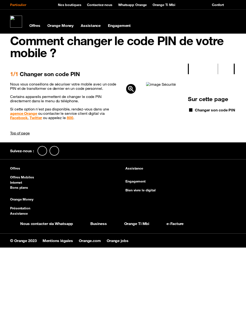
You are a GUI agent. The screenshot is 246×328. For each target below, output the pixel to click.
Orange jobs (118, 240)
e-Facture (175, 223)
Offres (34, 25)
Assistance (91, 25)
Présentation (20, 208)
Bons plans (19, 187)
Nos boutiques (69, 5)
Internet (16, 182)
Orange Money (60, 25)
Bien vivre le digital (140, 190)
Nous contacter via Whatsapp (46, 223)
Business (98, 223)
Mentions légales (58, 240)
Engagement (119, 25)
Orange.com (90, 240)
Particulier (18, 5)
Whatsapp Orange (132, 5)
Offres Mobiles (22, 177)
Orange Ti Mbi (164, 5)
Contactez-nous (99, 5)
